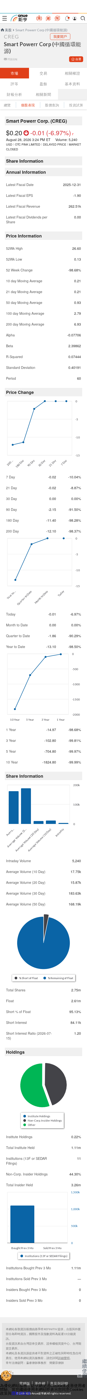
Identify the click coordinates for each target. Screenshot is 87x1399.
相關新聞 (43, 94)
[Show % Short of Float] (26, 978)
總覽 (7, 105)
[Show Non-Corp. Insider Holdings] (42, 1120)
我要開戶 (60, 36)
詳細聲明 (64, 1358)
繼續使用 (84, 1368)
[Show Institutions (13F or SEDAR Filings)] (44, 1256)
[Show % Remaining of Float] (58, 978)
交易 (43, 73)
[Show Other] (29, 1124)
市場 (14, 73)
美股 (8, 30)
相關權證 (72, 73)
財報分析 (14, 94)
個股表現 (28, 105)
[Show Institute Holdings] (37, 1116)
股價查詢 (52, 105)
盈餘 (43, 84)
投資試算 (76, 105)
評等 (14, 84)
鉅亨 (19, 18)
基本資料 (72, 84)
